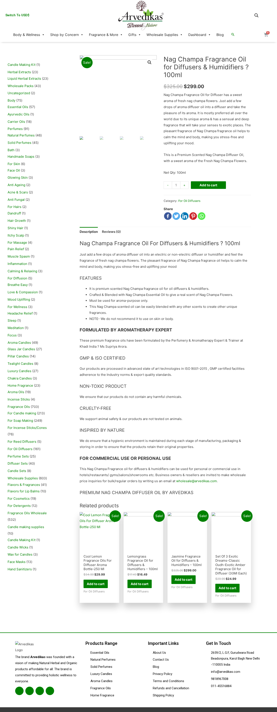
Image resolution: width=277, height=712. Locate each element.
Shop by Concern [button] (64, 34)
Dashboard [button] (197, 34)
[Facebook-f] (19, 691)
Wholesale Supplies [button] (162, 34)
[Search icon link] (233, 34)
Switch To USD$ (17, 15)
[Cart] (266, 34)
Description (89, 232)
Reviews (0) (111, 232)
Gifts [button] (132, 34)
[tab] (89, 231)
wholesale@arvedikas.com (196, 481)
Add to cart (208, 185)
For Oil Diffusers (189, 201)
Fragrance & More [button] (103, 34)
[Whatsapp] (201, 216)
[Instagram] (39, 691)
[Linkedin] (184, 216)
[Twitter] (176, 216)
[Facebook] (168, 216)
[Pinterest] (193, 216)
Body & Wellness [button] (26, 34)
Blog (220, 34)
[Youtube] (50, 691)
